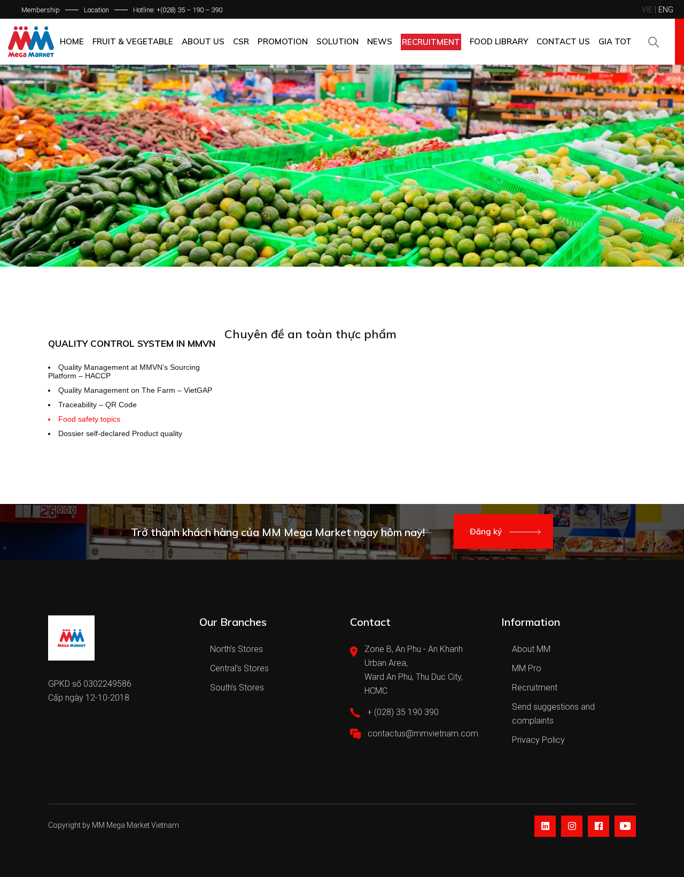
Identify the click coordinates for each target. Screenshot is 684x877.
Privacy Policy (538, 740)
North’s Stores (236, 649)
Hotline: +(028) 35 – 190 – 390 (177, 10)
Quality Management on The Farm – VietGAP (135, 390)
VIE (647, 9)
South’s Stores (237, 687)
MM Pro (526, 668)
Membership (40, 10)
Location (96, 10)
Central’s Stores (239, 668)
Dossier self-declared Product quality (120, 433)
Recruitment (534, 687)
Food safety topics (89, 419)
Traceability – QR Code (97, 404)
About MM (531, 649)
